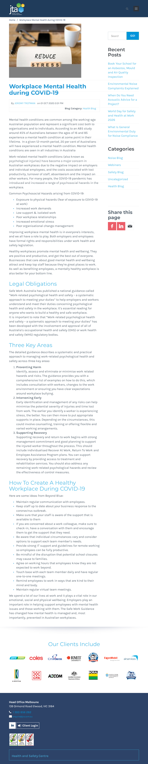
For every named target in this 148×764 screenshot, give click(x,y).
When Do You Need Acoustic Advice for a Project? (122, 99)
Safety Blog (116, 172)
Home (12, 20)
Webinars (114, 165)
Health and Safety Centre (30, 756)
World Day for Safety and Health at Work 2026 (122, 115)
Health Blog (116, 186)
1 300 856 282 (22, 712)
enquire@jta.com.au (22, 716)
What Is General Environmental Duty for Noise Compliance (123, 131)
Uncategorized (118, 179)
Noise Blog (115, 158)
